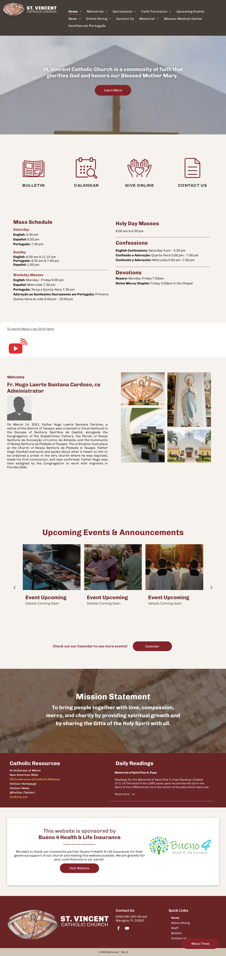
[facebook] (118, 928)
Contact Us (192, 185)
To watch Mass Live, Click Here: (30, 329)
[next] (211, 587)
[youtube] (127, 928)
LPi (126, 952)
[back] (14, 587)
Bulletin (33, 185)
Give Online (139, 185)
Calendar (86, 185)
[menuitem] (75, 11)
